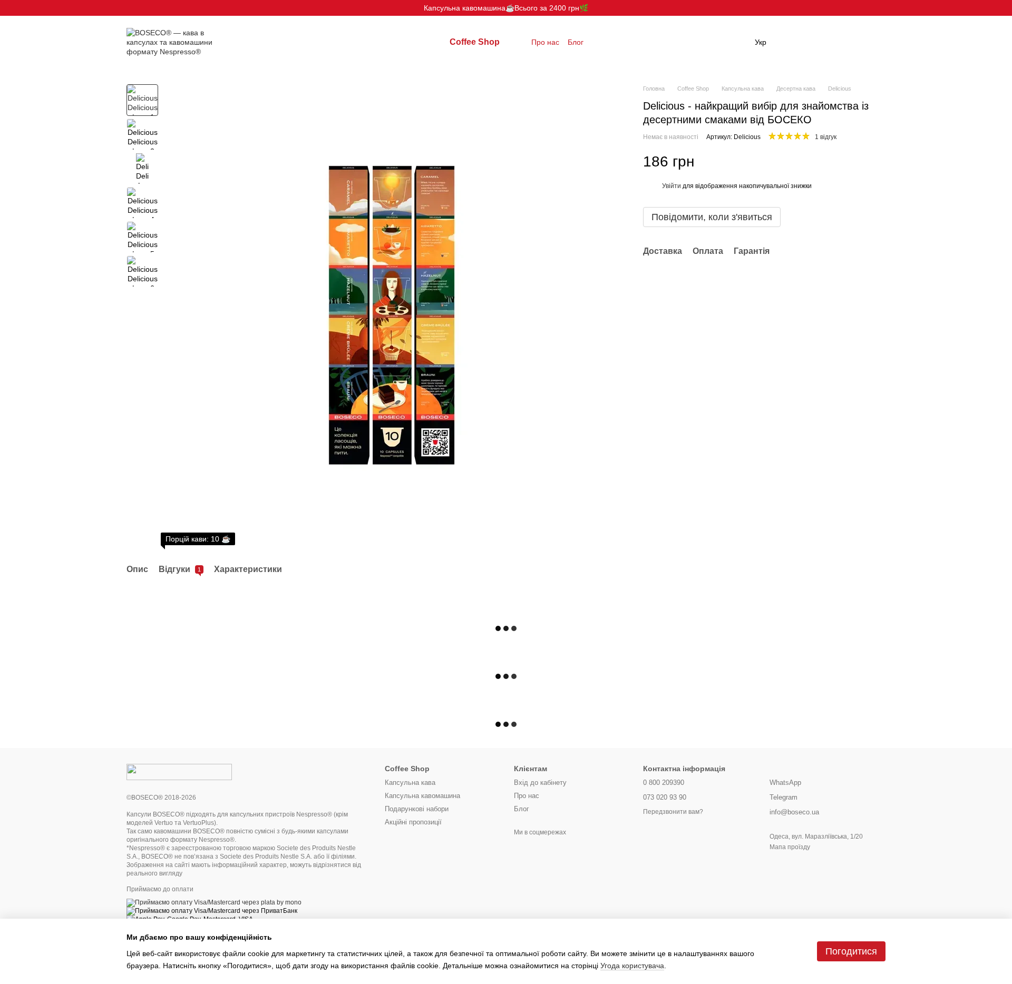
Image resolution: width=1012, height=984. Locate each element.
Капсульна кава (410, 782)
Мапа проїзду (790, 847)
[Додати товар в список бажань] (880, 161)
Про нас (545, 42)
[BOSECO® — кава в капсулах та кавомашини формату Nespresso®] (179, 771)
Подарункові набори (417, 809)
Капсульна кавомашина (422, 796)
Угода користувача (632, 965)
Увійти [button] (671, 186)
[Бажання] (822, 42)
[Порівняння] (794, 42)
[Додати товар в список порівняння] (859, 161)
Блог (575, 42)
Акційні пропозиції (413, 822)
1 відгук (825, 137)
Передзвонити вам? (673, 811)
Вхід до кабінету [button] (540, 782)
